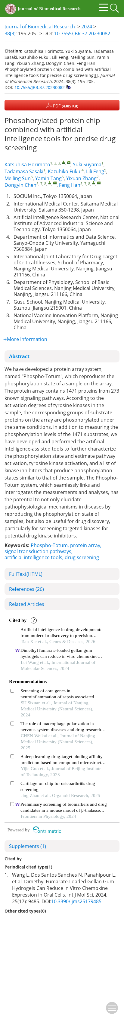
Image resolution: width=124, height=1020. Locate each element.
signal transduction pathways (38, 551)
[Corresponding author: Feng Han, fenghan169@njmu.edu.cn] (93, 182)
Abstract (19, 356)
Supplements (27, 846)
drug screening (82, 557)
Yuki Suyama (87, 164)
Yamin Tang (48, 178)
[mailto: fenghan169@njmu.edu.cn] (99, 182)
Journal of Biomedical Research (40, 26)
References (26, 589)
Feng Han (69, 185)
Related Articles (26, 604)
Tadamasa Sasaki (24, 171)
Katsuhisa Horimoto (27, 164)
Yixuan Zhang (81, 178)
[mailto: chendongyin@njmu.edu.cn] (55, 182)
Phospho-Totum (49, 545)
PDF (65, 106)
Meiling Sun (18, 178)
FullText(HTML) (25, 574)
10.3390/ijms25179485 (76, 901)
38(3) (10, 33)
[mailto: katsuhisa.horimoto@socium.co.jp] (68, 162)
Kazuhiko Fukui (65, 171)
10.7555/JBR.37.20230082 (82, 33)
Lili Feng (95, 171)
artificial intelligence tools (33, 557)
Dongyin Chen (20, 185)
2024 (86, 26)
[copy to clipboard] (68, 87)
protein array (85, 545)
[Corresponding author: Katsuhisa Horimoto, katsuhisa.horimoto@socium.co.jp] (63, 162)
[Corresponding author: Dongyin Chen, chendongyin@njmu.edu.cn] (49, 182)
